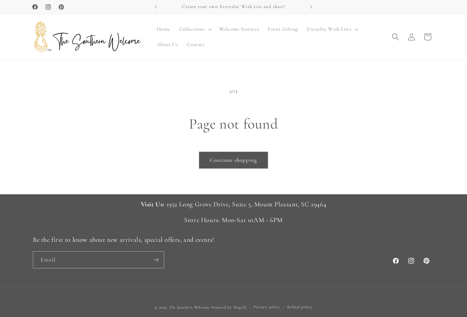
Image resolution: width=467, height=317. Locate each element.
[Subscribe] (156, 259)
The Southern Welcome (189, 307)
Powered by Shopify (229, 307)
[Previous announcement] (156, 7)
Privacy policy (267, 307)
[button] (195, 29)
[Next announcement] (311, 7)
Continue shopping (233, 160)
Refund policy (300, 307)
